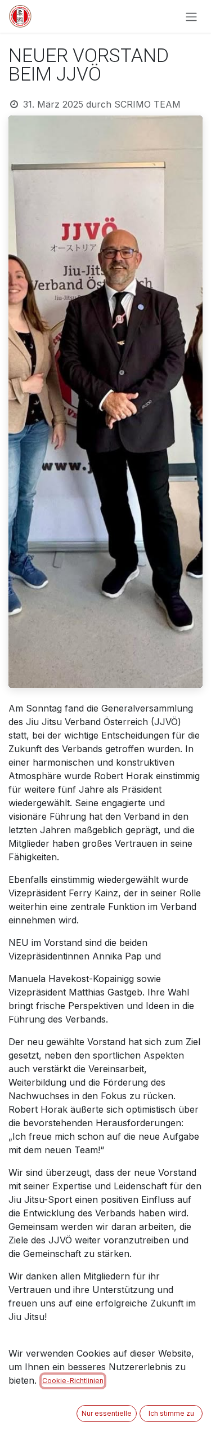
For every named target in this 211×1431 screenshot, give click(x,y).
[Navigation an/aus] (191, 16)
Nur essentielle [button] (107, 1413)
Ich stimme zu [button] (171, 1413)
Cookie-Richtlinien (73, 1380)
